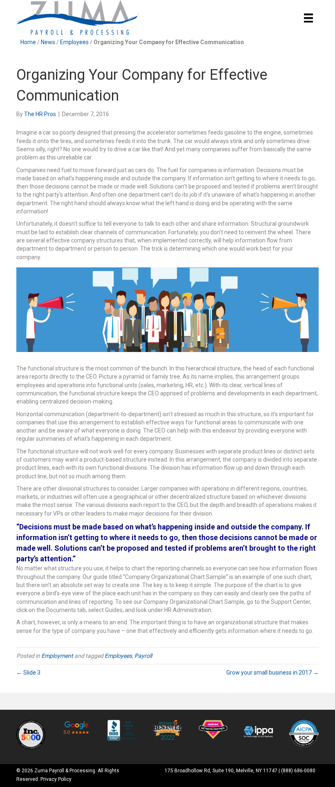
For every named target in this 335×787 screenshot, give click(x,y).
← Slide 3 (28, 672)
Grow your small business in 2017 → (272, 672)
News (48, 42)
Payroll (143, 655)
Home (28, 42)
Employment (57, 655)
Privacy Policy (55, 779)
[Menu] (308, 18)
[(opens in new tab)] (30, 734)
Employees (74, 42)
